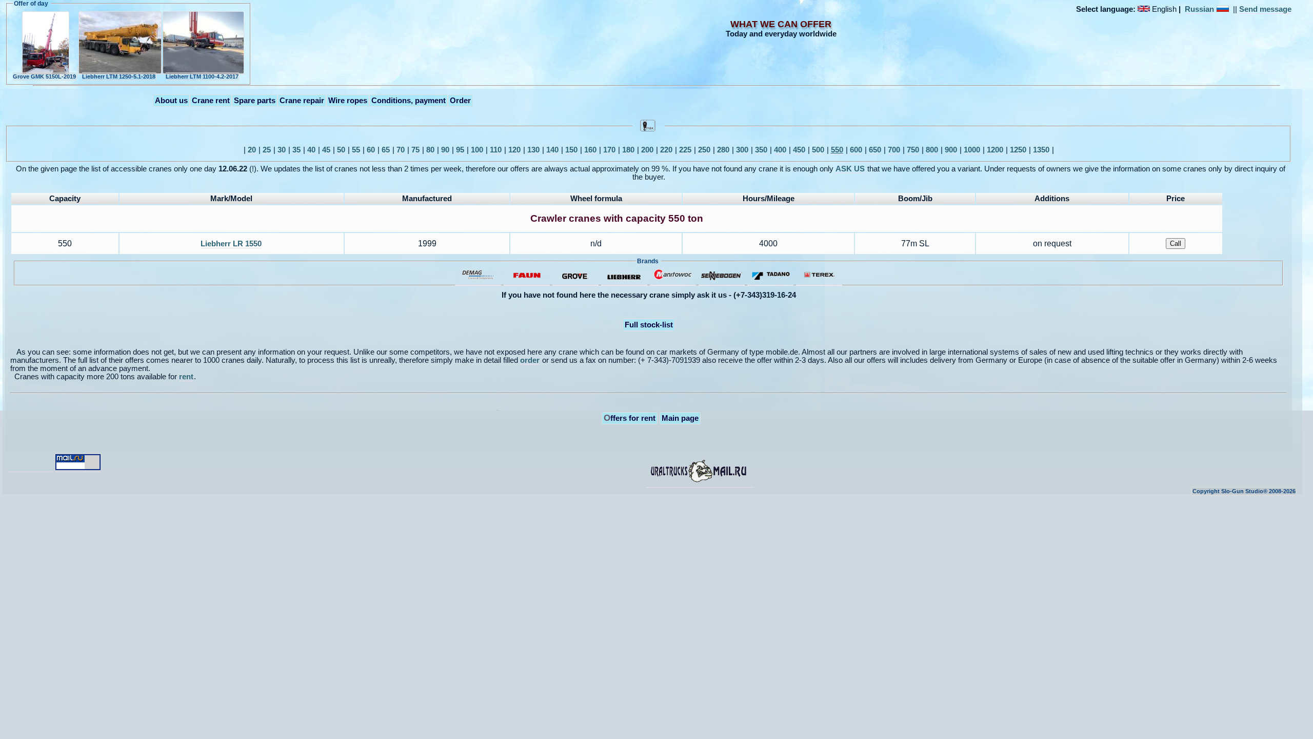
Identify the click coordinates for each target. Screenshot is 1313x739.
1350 (1041, 150)
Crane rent (211, 100)
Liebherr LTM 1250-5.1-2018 (118, 76)
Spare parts (254, 100)
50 (341, 150)
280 (723, 150)
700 (894, 150)
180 (628, 150)
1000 (972, 150)
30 (281, 150)
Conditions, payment (408, 100)
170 (609, 150)
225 (685, 150)
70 (400, 150)
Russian (1199, 9)
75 (415, 150)
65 (386, 150)
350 (761, 150)
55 (356, 150)
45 (326, 150)
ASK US (850, 169)
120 (514, 150)
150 (571, 150)
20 (252, 150)
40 (311, 150)
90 (445, 150)
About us (171, 100)
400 (780, 150)
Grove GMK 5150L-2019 (44, 76)
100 (477, 150)
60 (371, 150)
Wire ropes (347, 100)
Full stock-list (649, 325)
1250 (1018, 150)
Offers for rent (629, 418)
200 (647, 150)
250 (704, 150)
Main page (680, 418)
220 (666, 150)
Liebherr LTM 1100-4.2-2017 (202, 76)
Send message (1265, 9)
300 (742, 150)
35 (296, 150)
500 (818, 150)
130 (533, 150)
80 (430, 150)
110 (496, 150)
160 (590, 150)
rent (186, 377)
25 (267, 150)
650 (875, 150)
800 (932, 150)
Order (460, 100)
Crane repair (302, 100)
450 (799, 150)
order (530, 360)
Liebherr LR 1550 (231, 244)
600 (856, 150)
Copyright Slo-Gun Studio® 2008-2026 (1244, 491)
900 (951, 150)
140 (552, 150)
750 (913, 150)
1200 (995, 150)
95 (460, 150)
